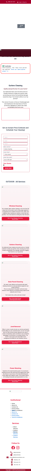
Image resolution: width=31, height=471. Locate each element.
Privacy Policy (15, 408)
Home (13, 403)
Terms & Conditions (17, 410)
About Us (14, 405)
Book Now (8, 168)
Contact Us (15, 407)
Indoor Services (15, 427)
